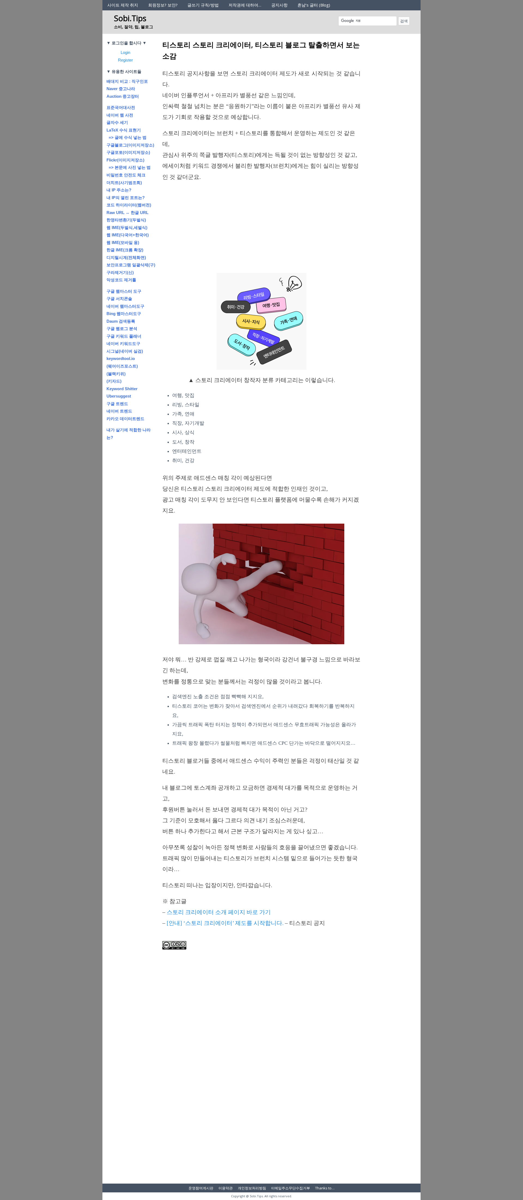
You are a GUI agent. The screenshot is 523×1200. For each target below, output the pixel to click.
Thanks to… (325, 1188)
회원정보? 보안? (163, 5)
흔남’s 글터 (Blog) (313, 5)
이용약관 (225, 1188)
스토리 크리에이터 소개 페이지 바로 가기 (219, 912)
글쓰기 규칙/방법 (203, 5)
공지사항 (279, 5)
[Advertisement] (261, 227)
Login (125, 52)
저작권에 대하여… (245, 5)
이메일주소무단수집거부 (290, 1188)
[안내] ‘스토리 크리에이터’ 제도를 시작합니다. (225, 923)
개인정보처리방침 (252, 1188)
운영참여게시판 (200, 1188)
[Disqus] (261, 1106)
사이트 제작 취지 (122, 5)
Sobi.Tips (130, 18)
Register (125, 60)
